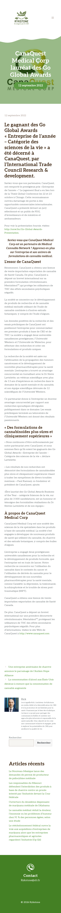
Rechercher (15, 737)
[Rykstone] (21, 17)
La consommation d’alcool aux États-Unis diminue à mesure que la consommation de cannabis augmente (29, 684)
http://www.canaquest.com (34, 633)
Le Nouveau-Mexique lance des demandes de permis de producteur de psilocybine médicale (29, 775)
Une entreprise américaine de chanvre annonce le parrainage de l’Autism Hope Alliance (27, 671)
